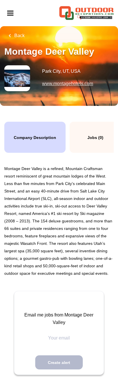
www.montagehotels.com (67, 83)
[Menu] (10, 13)
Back (19, 35)
